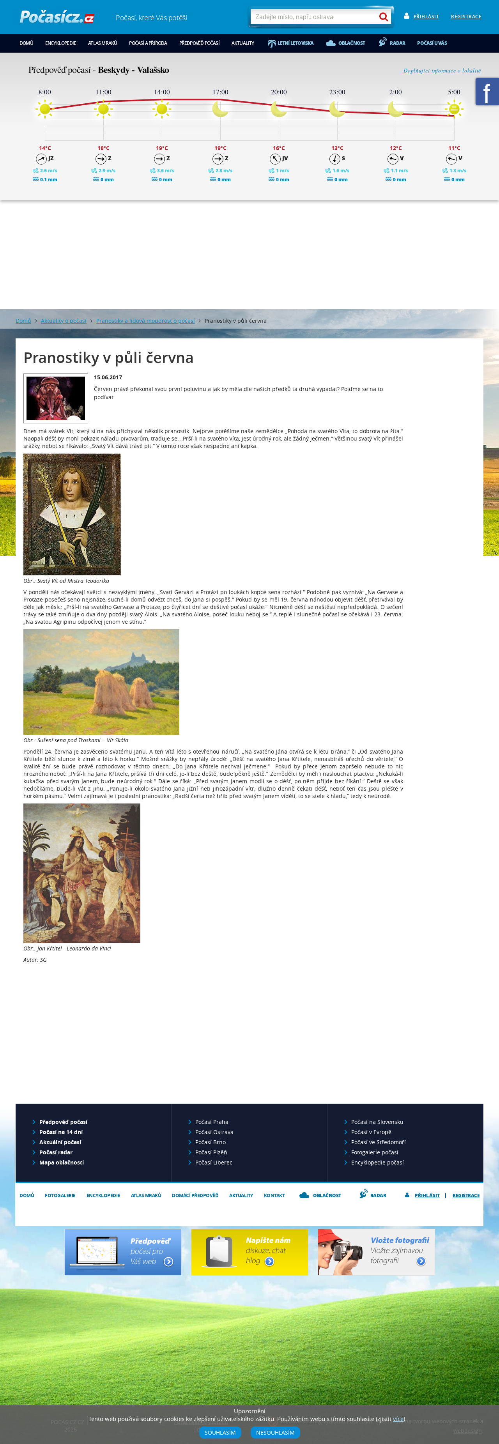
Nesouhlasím (275, 1432)
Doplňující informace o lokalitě (442, 70)
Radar (397, 43)
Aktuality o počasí (64, 320)
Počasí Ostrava (214, 1132)
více (398, 1419)
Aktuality (243, 43)
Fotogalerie (60, 1195)
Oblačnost (351, 43)
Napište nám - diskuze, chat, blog (249, 1252)
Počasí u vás (431, 43)
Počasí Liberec (213, 1162)
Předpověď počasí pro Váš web (123, 1252)
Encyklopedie (60, 43)
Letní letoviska (296, 43)
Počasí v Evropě (371, 1132)
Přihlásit (426, 16)
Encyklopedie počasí (377, 1162)
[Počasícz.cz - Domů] (57, 19)
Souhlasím (220, 1432)
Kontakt (274, 1195)
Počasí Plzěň (211, 1152)
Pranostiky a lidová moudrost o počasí (145, 320)
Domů (26, 43)
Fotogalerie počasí (374, 1152)
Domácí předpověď (195, 1195)
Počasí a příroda (148, 43)
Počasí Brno (210, 1142)
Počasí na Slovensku (377, 1121)
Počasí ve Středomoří (378, 1142)
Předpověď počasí (199, 43)
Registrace (466, 16)
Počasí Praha (211, 1121)
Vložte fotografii (376, 1252)
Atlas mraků (102, 43)
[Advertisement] (249, 254)
